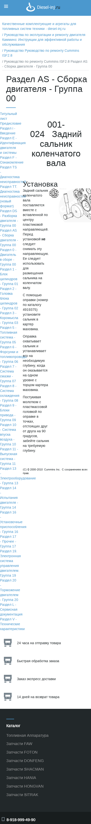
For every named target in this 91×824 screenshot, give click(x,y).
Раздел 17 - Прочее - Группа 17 (8, 541)
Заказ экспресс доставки (36, 679)
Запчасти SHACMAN (25, 769)
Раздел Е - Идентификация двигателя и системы (13, 145)
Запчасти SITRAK (22, 794)
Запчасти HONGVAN (25, 786)
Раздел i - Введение (8, 131)
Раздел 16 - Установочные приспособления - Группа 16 (13, 522)
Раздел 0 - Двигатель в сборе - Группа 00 (8, 257)
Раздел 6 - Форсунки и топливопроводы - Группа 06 (13, 354)
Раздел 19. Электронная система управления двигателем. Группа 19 (10, 563)
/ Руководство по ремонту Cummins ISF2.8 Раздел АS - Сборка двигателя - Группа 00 (44, 64)
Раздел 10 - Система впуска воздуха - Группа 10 (8, 435)
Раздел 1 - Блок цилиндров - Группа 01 (9, 276)
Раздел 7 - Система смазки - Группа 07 (8, 373)
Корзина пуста (74, 13)
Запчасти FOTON (22, 752)
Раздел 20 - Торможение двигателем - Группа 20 (10, 590)
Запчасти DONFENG (25, 760)
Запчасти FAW (19, 743)
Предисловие (10, 123)
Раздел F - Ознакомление (12, 160)
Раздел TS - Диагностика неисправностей (13, 174)
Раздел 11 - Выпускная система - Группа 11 (9, 456)
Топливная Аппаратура (27, 735)
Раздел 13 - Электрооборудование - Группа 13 (18, 476)
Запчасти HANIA (21, 777)
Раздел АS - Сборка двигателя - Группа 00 (9, 237)
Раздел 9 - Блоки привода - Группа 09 (8, 412)
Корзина (69, 8)
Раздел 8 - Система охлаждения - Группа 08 (9, 393)
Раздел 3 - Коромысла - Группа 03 (9, 318)
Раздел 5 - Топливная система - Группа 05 (8, 335)
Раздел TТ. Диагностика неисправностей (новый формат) (13, 196)
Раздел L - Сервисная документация (11, 609)
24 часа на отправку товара (39, 643)
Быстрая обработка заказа (38, 661)
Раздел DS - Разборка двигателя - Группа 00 (9, 218)
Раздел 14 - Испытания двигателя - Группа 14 (9, 498)
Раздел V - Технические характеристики (12, 624)
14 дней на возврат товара (38, 697)
